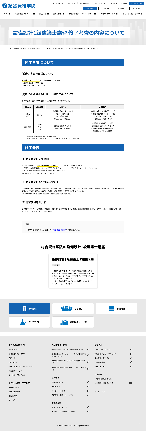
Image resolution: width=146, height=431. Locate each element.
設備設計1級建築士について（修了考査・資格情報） (47, 48)
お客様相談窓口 (100, 362)
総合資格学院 (19, 5)
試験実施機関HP (59, 230)
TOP (10, 48)
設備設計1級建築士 (20, 48)
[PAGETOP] (140, 423)
